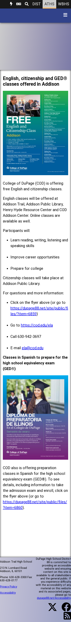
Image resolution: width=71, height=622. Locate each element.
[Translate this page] (18, 4)
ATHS (49, 4)
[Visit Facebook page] (64, 609)
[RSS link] (65, 618)
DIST (36, 4)
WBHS (63, 4)
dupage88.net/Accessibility (53, 598)
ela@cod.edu (32, 348)
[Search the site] (26, 4)
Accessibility (8, 592)
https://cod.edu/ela (37, 325)
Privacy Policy (8, 586)
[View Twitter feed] (50, 609)
